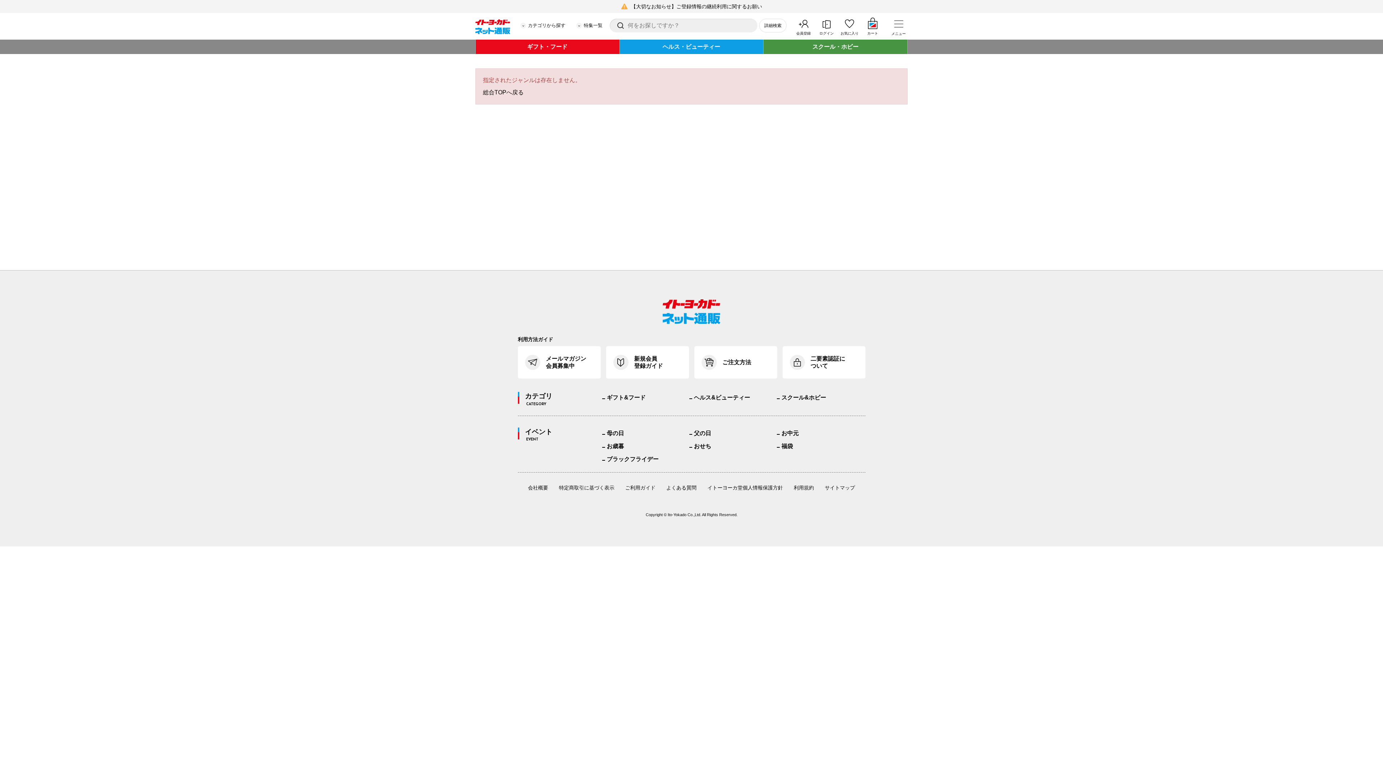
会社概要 (538, 488)
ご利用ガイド (640, 488)
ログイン (826, 33)
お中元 (790, 433)
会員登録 (803, 33)
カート (872, 33)
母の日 (615, 433)
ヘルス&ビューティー (722, 397)
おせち (702, 446)
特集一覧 (593, 25)
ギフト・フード (547, 47)
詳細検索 (773, 25)
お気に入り (850, 33)
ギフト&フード (626, 397)
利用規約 (804, 488)
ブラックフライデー (633, 459)
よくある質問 (681, 488)
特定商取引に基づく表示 (586, 488)
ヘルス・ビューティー (691, 47)
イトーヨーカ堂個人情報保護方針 (745, 488)
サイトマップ (840, 488)
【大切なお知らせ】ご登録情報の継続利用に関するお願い (696, 6)
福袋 (787, 446)
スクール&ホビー (804, 397)
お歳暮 (615, 446)
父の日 (702, 433)
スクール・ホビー (836, 47)
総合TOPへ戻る (503, 92)
